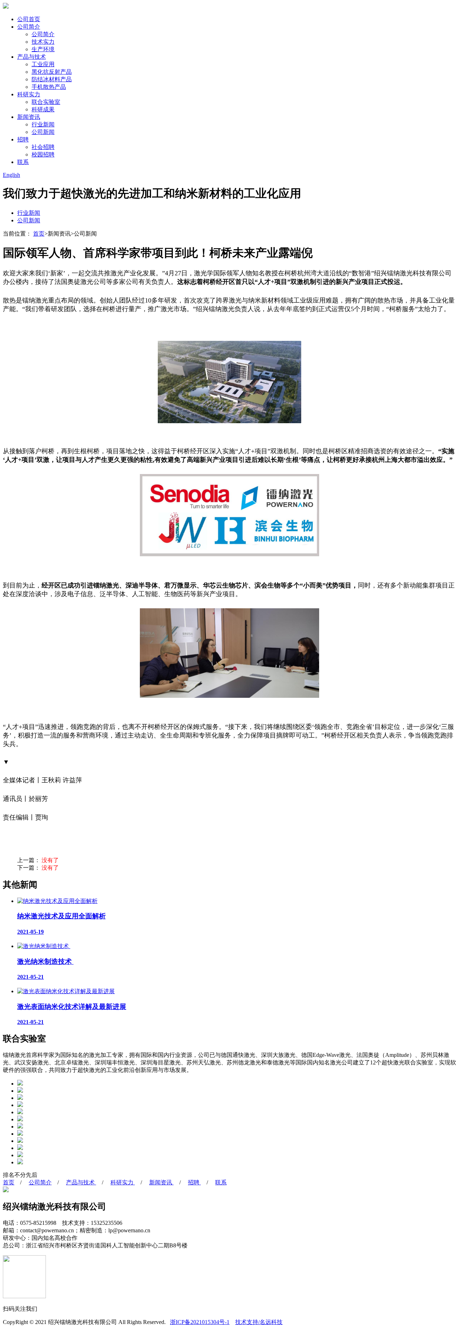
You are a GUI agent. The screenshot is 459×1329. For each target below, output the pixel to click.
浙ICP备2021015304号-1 (200, 1322)
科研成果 (43, 109)
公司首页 (28, 19)
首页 (38, 234)
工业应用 (43, 64)
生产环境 (43, 49)
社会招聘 (43, 147)
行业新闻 (43, 124)
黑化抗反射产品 (52, 72)
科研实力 (28, 94)
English (11, 175)
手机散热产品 (49, 87)
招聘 (23, 139)
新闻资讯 (28, 117)
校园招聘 (43, 154)
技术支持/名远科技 (259, 1322)
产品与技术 (31, 57)
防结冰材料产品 (52, 79)
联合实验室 (46, 102)
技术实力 (43, 42)
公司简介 (28, 27)
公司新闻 (43, 132)
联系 (23, 162)
